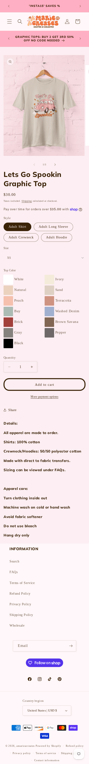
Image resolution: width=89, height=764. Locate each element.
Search (14, 561)
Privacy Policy (20, 604)
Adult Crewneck (21, 237)
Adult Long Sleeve (53, 226)
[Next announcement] (80, 6)
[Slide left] (34, 164)
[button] (9, 21)
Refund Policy (20, 593)
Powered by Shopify (48, 745)
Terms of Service (22, 583)
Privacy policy (22, 753)
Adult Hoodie (56, 237)
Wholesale (16, 625)
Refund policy (75, 745)
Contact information (46, 760)
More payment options (44, 396)
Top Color (10, 270)
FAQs (13, 572)
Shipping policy (71, 753)
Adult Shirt (17, 226)
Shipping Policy (21, 615)
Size (6, 248)
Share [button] (12, 410)
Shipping (27, 201)
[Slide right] (55, 164)
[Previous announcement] (9, 6)
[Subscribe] (71, 645)
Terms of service (46, 753)
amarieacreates (25, 745)
